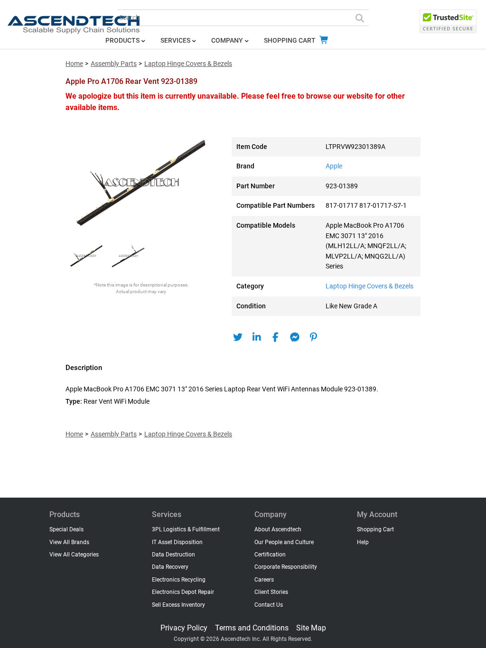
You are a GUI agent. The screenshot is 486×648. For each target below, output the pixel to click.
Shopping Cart (290, 41)
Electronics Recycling (179, 579)
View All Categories (74, 554)
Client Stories (271, 592)
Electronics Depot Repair (183, 592)
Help (363, 542)
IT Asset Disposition (177, 542)
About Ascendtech (277, 529)
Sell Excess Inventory (178, 605)
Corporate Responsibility (285, 567)
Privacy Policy (183, 627)
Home (74, 64)
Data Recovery (170, 567)
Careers (264, 579)
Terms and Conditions (252, 627)
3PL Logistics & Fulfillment (186, 529)
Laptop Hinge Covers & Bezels (188, 64)
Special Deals (66, 529)
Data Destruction (173, 554)
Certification (270, 554)
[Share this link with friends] (237, 337)
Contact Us (268, 605)
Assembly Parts (114, 64)
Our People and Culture (284, 542)
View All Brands (69, 542)
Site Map (311, 627)
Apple (334, 166)
